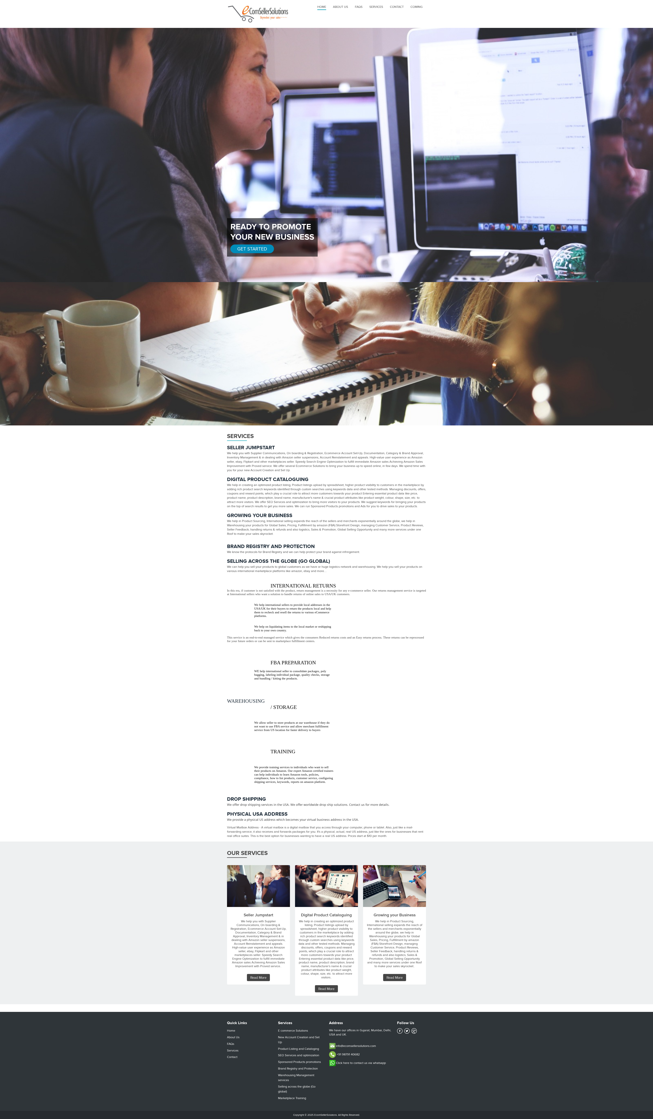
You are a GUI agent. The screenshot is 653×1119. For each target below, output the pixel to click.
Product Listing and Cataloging (298, 1048)
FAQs (359, 7)
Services (376, 7)
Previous (15, 157)
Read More (258, 977)
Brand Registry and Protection (298, 1068)
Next (637, 157)
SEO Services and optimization (298, 1055)
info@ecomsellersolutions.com (356, 1046)
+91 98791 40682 (348, 1054)
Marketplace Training (292, 1098)
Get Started (252, 248)
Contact (397, 7)
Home (321, 7)
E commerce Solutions (293, 1030)
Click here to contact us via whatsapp (361, 1063)
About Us (340, 7)
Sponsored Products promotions (299, 1062)
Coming (417, 7)
